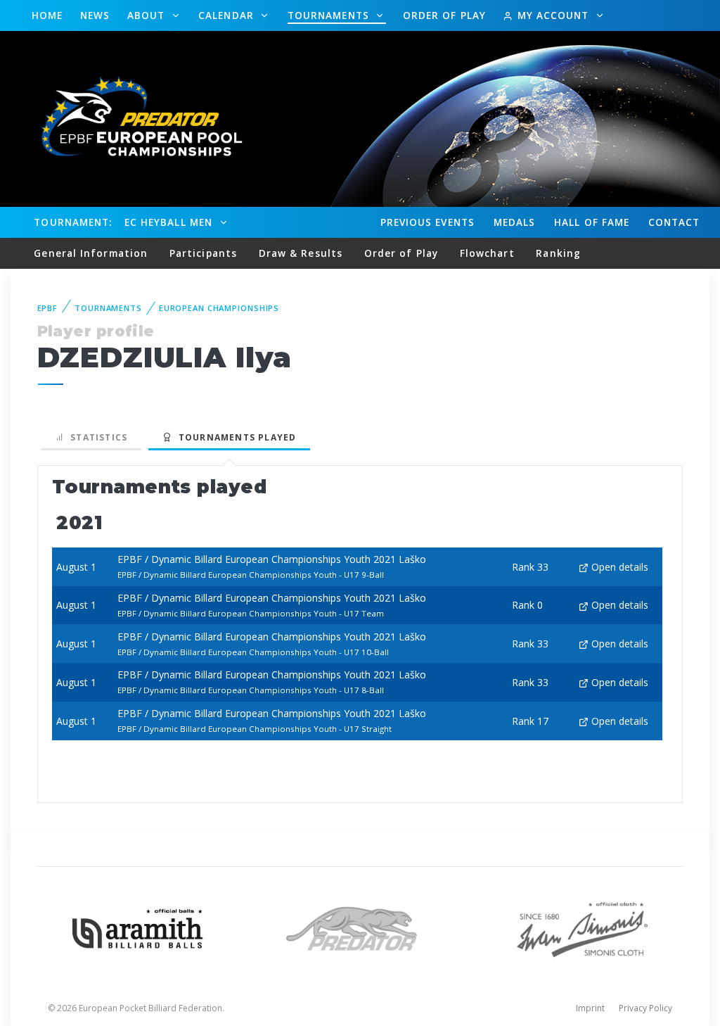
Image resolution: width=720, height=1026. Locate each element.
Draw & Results (300, 253)
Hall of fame (591, 222)
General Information (91, 253)
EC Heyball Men (170, 222)
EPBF (47, 308)
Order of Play (444, 15)
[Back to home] (134, 118)
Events (427, 222)
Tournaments (330, 15)
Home (47, 15)
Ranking (558, 253)
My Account (552, 15)
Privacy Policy (645, 1008)
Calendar (227, 15)
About (148, 15)
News (95, 15)
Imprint (590, 1008)
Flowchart (487, 253)
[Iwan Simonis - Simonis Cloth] (582, 927)
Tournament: (73, 222)
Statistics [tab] (96, 437)
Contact (674, 222)
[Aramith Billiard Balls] (137, 927)
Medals (515, 222)
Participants (203, 253)
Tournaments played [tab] (234, 437)
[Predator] (360, 927)
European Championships (219, 308)
